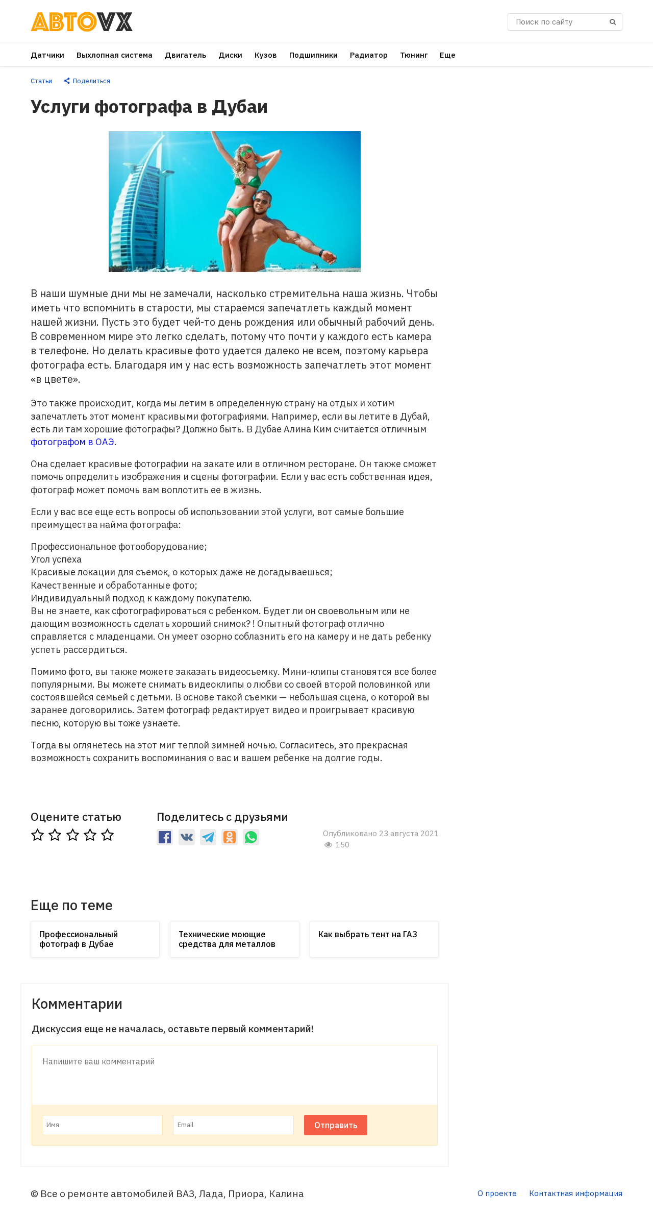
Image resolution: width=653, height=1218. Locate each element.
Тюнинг (414, 55)
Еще (448, 55)
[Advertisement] (545, 230)
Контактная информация (575, 1193)
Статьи (41, 81)
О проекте (497, 1193)
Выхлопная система (115, 55)
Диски (230, 55)
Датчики (47, 55)
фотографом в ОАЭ (72, 442)
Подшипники (313, 55)
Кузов (266, 55)
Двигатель (185, 55)
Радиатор (369, 55)
